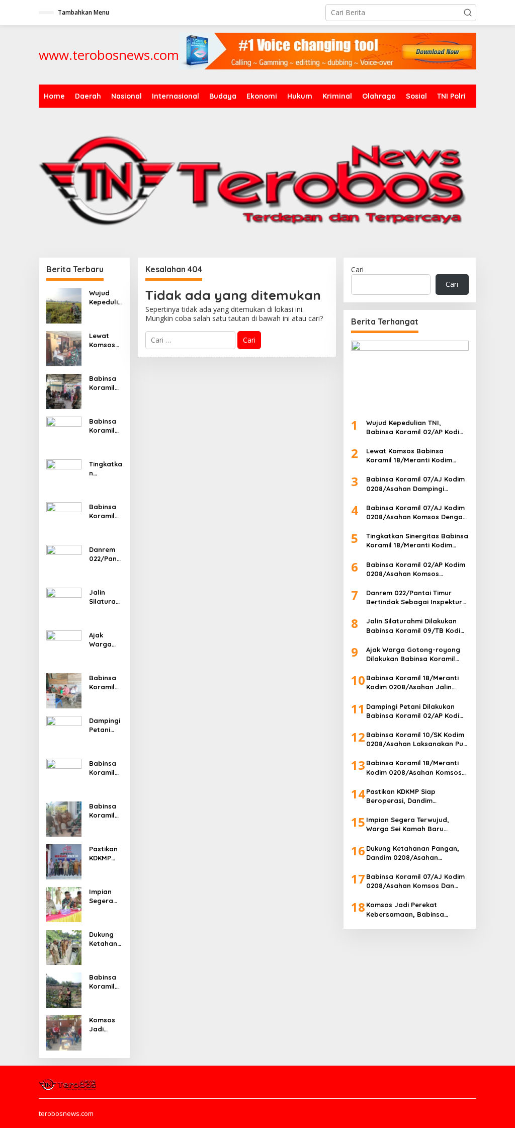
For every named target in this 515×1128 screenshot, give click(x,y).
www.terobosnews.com (109, 55)
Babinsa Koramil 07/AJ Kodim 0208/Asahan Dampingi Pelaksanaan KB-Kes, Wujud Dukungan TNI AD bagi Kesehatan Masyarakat (105, 383)
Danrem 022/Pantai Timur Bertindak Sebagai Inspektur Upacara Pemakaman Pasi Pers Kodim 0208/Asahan (105, 554)
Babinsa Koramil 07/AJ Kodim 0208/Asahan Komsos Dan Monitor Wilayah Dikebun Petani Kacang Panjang (105, 982)
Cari (357, 269)
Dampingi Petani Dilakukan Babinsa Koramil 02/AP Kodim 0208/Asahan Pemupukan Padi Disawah (105, 725)
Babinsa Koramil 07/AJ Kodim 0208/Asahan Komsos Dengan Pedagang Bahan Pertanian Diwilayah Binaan (105, 426)
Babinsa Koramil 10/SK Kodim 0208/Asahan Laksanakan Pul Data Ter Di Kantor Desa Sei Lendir (105, 768)
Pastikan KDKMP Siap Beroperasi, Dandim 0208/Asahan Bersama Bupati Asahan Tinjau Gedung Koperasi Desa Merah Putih (105, 853)
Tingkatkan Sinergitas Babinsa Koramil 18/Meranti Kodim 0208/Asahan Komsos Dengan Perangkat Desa (105, 468)
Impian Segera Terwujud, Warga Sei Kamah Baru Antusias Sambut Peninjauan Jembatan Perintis (105, 896)
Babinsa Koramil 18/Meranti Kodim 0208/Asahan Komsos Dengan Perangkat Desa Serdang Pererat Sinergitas (105, 811)
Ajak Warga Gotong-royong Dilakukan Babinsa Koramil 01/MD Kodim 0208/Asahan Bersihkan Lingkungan (105, 640)
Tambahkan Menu (83, 12)
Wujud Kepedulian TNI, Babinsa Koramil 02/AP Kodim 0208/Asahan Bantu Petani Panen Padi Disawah (105, 297)
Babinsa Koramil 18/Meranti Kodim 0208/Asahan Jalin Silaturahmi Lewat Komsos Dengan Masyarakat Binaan (105, 682)
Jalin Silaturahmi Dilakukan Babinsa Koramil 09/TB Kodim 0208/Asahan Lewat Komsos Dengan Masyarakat (105, 597)
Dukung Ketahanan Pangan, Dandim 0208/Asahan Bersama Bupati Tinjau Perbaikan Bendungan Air (105, 939)
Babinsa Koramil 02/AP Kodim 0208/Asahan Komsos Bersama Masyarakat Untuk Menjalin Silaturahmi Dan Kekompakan (105, 511)
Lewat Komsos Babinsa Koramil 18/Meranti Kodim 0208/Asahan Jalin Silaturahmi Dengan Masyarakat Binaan (105, 340)
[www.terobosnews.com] (68, 1083)
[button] (467, 12)
